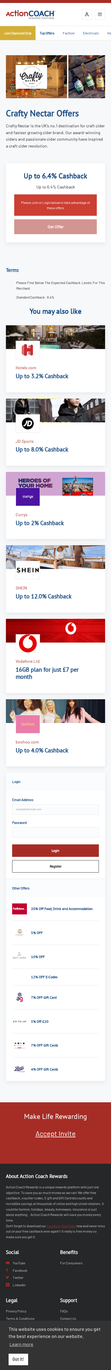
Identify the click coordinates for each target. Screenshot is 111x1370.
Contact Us (68, 1318)
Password (19, 822)
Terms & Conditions (20, 1318)
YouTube (19, 1263)
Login (55, 850)
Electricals (91, 33)
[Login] (87, 14)
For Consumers (71, 1263)
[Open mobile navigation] (100, 14)
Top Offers (47, 33)
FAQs (64, 1311)
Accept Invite (56, 1133)
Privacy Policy (16, 1311)
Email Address (22, 799)
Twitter (18, 1277)
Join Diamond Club (17, 33)
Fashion (69, 33)
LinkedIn (19, 1285)
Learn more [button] (21, 1344)
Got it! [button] (18, 1359)
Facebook (20, 1270)
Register (56, 866)
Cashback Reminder (61, 1226)
